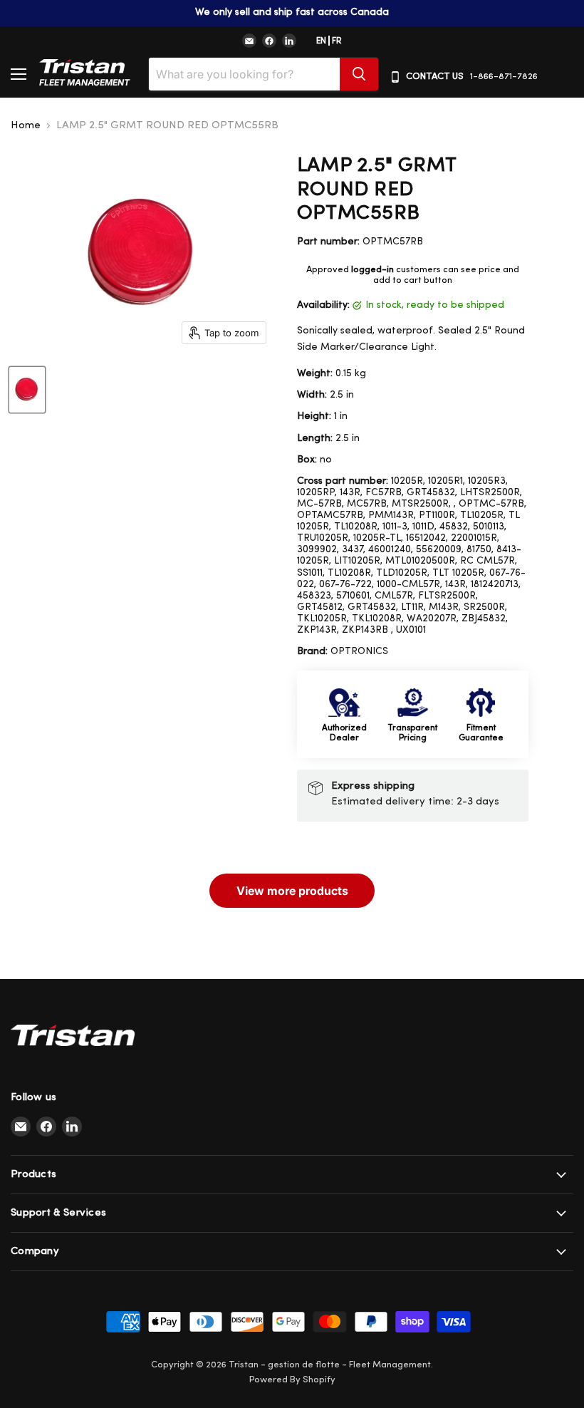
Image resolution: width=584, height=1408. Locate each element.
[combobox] (244, 74)
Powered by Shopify (292, 1379)
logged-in (372, 269)
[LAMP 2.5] (27, 390)
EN (321, 41)
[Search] (359, 74)
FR (337, 41)
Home (26, 125)
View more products (292, 891)
